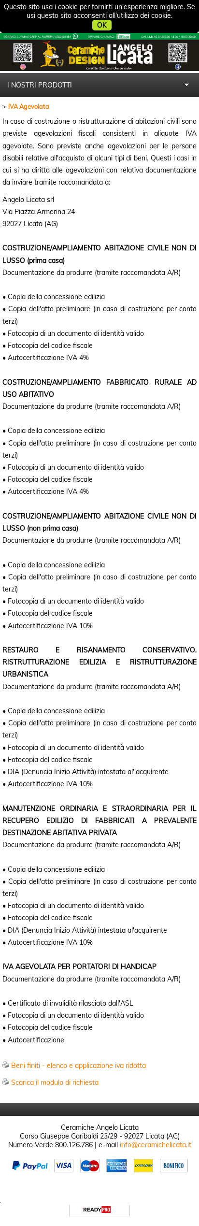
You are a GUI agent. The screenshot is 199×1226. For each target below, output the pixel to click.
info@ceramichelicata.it (155, 1144)
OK (102, 25)
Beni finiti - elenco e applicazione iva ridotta (78, 1065)
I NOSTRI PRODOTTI (39, 85)
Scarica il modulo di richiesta (55, 1082)
